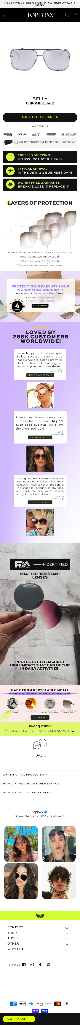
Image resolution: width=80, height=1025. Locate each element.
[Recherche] (67, 15)
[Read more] (40, 296)
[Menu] (5, 15)
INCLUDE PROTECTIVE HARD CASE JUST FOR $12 (47, 142)
